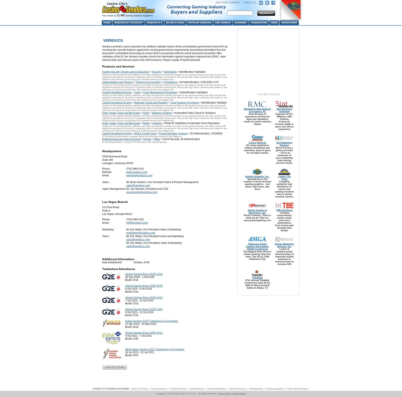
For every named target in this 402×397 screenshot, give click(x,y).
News (274, 22)
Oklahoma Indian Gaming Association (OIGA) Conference (257, 246)
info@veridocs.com (137, 222)
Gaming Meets (197, 389)
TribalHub (257, 277)
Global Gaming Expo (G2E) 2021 (144, 332)
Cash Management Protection (160, 92)
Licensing (240, 22)
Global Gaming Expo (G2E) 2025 (144, 285)
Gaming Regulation (216, 389)
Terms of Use (224, 393)
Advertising (289, 22)
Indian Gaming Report (297, 389)
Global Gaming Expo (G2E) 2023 (144, 309)
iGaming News (256, 389)
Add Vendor (223, 22)
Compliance (170, 82)
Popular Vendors (199, 22)
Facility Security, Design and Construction (125, 71)
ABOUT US (250, 2)
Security (156, 71)
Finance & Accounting (148, 82)
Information (170, 71)
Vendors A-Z (154, 22)
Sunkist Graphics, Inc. (257, 176)
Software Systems (162, 113)
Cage (137, 92)
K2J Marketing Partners (284, 144)
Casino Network (257, 142)
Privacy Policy (239, 393)
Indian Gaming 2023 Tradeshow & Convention (151, 321)
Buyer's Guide (175, 22)
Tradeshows (259, 22)
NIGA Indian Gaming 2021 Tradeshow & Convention (154, 349)
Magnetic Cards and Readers (151, 102)
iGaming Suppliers (275, 389)
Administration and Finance (117, 82)
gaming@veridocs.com (139, 175)
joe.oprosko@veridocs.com (141, 192)
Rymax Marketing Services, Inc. (284, 245)
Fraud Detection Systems (173, 133)
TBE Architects (284, 210)
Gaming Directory (178, 389)
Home (106, 22)
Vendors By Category (128, 22)
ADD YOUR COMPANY (228, 2)
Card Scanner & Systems (184, 102)
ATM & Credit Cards (145, 133)
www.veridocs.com (136, 172)
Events (147, 139)
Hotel (146, 113)
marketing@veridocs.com (140, 232)
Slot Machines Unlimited (284, 110)
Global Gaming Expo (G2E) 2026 (144, 274)
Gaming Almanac (159, 389)
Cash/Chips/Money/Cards (116, 92)
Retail (146, 123)
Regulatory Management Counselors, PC (257, 110)
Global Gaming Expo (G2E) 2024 (144, 297)
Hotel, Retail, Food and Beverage (121, 113)
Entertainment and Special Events (121, 139)
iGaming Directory (237, 389)
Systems (157, 123)
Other (157, 139)
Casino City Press (284, 177)
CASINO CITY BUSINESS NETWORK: (111, 389)
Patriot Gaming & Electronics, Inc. (257, 211)
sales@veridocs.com (138, 185)
